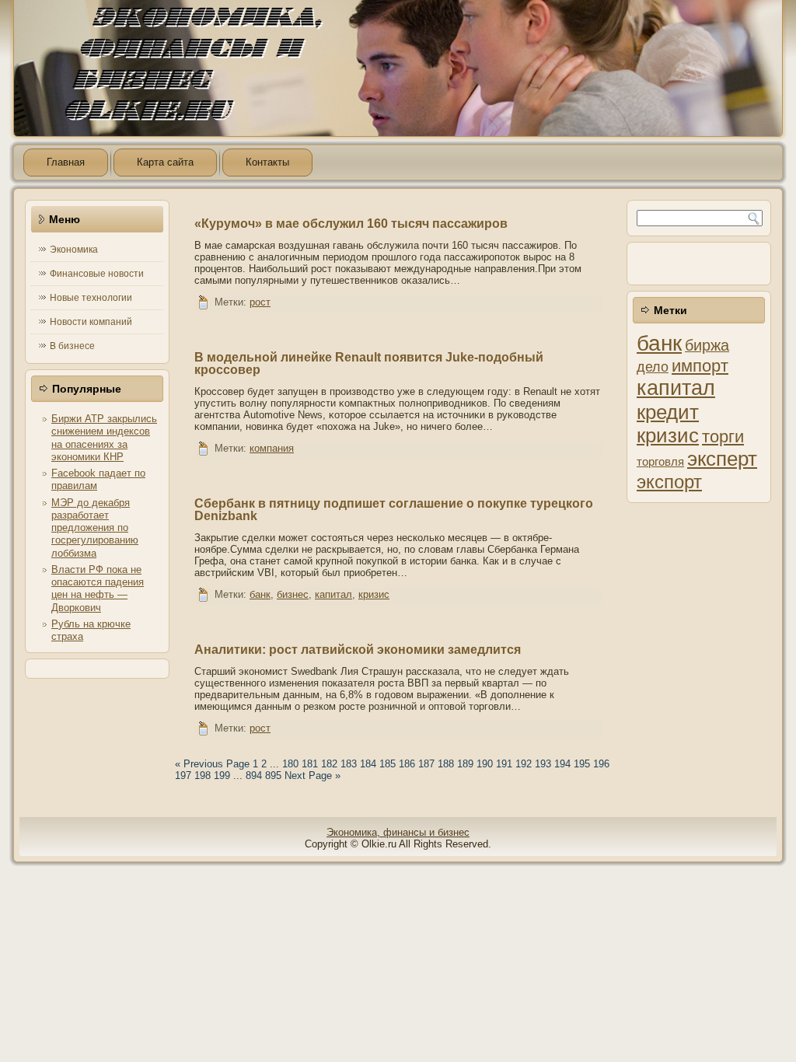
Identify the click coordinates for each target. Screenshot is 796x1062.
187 (426, 764)
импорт (700, 366)
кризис (373, 594)
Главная (66, 162)
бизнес (293, 594)
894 (254, 775)
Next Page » (312, 775)
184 (368, 764)
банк (260, 594)
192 (523, 764)
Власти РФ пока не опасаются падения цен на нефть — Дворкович (97, 588)
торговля (660, 462)
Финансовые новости (97, 273)
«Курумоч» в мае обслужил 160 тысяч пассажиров (351, 223)
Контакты (267, 162)
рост (260, 302)
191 (504, 764)
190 (485, 764)
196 (601, 764)
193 (543, 764)
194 (562, 764)
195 (582, 764)
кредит (668, 412)
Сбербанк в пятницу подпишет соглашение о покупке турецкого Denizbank (393, 509)
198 (202, 775)
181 (310, 764)
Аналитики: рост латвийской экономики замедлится (357, 649)
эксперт (722, 458)
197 (183, 775)
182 (329, 764)
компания (272, 448)
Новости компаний (91, 321)
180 (290, 764)
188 (446, 764)
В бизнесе (72, 346)
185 (387, 764)
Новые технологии (91, 297)
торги (723, 436)
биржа (707, 345)
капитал (333, 594)
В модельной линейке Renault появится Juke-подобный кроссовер (368, 363)
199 (222, 775)
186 (407, 764)
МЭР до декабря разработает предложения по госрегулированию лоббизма (94, 528)
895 (273, 775)
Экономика (74, 249)
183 (348, 764)
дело (653, 367)
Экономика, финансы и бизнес (398, 832)
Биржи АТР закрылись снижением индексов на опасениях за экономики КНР (104, 438)
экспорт (669, 481)
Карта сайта (165, 162)
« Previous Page (212, 764)
